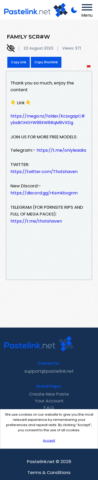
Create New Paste (49, 394)
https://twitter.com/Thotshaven (44, 172)
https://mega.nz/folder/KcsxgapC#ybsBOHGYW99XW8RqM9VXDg (47, 119)
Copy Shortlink (46, 62)
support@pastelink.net (49, 371)
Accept (49, 440)
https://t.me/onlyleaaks (61, 150)
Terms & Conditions (49, 472)
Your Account (49, 401)
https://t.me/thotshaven (36, 221)
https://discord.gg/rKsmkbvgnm (44, 193)
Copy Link (18, 62)
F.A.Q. (49, 407)
